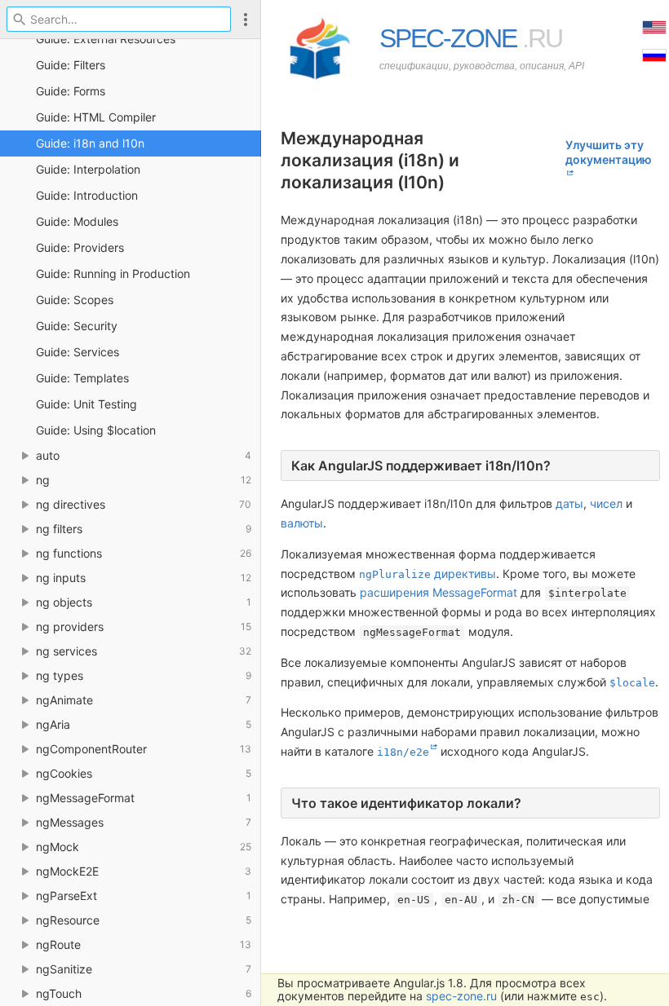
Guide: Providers (80, 247)
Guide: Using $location (96, 430)
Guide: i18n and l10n (90, 143)
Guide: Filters (70, 65)
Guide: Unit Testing (86, 404)
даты (569, 503)
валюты (302, 523)
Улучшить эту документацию (608, 152)
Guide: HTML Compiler (96, 117)
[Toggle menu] (245, 19)
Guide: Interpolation (88, 169)
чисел (606, 503)
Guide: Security (76, 326)
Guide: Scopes (74, 300)
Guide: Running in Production (113, 273)
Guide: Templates (82, 378)
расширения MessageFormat (438, 592)
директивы (427, 573)
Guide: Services (77, 352)
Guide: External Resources (105, 39)
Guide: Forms (70, 91)
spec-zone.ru (461, 996)
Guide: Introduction (87, 195)
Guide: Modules (77, 221)
